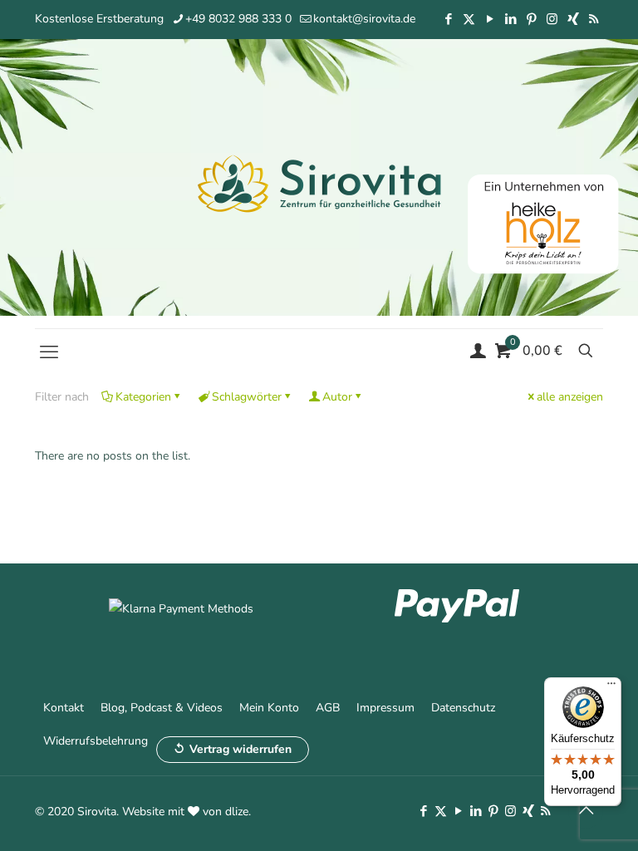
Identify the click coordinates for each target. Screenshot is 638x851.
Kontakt (63, 708)
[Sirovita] (319, 182)
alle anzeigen (570, 397)
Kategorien (143, 397)
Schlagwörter (247, 397)
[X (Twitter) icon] (469, 19)
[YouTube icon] (489, 19)
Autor (337, 397)
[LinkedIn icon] (510, 19)
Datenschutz (463, 708)
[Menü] (611, 687)
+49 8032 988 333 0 (238, 19)
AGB (328, 708)
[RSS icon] (593, 19)
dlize (236, 811)
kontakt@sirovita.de (364, 19)
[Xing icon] (573, 19)
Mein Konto (269, 708)
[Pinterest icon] (531, 19)
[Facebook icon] (448, 19)
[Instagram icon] (552, 19)
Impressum (385, 708)
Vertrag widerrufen (240, 749)
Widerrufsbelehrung (95, 741)
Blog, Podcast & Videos (162, 708)
